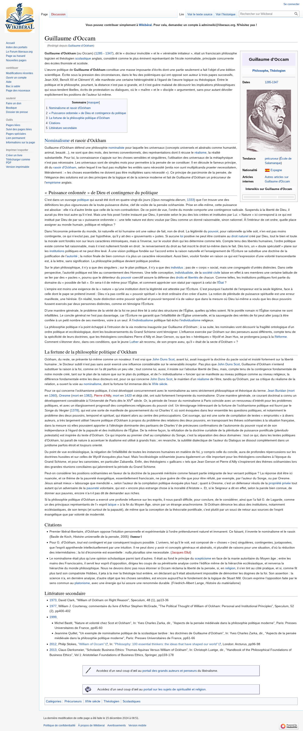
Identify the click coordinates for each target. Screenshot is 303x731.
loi (181, 236)
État (221, 282)
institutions (56, 251)
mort (291, 390)
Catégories (53, 701)
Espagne (276, 170)
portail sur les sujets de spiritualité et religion (175, 689)
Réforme (281, 336)
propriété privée (280, 483)
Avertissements (116, 725)
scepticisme (203, 558)
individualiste (184, 272)
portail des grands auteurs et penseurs (169, 670)
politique (83, 200)
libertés (193, 277)
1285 (268, 82)
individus (177, 267)
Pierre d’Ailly (102, 395)
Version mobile (137, 725)
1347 (275, 82)
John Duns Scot (163, 359)
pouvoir (213, 231)
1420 (128, 395)
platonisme (82, 583)
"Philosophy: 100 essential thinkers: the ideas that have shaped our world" (166, 644)
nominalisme (92, 384)
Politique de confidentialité (59, 725)
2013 (53, 650)
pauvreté (93, 488)
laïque (112, 504)
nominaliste (116, 147)
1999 (53, 617)
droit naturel (239, 236)
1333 (190, 200)
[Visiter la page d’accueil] (19, 18)
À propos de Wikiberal (91, 725)
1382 (87, 395)
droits (180, 277)
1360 (52, 395)
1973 (53, 600)
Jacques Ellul (181, 552)
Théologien (277, 70)
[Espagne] (267, 170)
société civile (211, 272)
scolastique (83, 58)
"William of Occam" (91, 644)
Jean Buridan (277, 390)
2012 (53, 644)
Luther (134, 342)
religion (230, 568)
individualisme (143, 320)
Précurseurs (73, 701)
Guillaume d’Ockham (80, 45)
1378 (74, 410)
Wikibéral (145, 25)
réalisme (201, 152)
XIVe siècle (159, 384)
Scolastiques (131, 701)
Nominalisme (57, 140)
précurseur (271, 158)
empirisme (53, 182)
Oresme (64, 395)
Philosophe (260, 70)
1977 (53, 606)
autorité (72, 256)
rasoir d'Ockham (64, 167)
